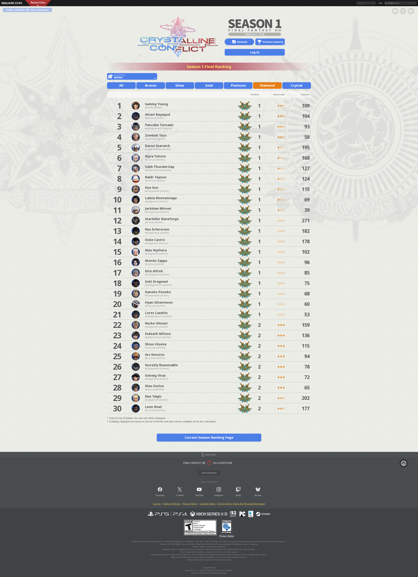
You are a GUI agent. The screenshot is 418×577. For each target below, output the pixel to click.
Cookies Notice (207, 503)
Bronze (150, 85)
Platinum (238, 85)
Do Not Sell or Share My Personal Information (241, 503)
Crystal (296, 85)
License (157, 503)
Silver (179, 85)
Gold (209, 85)
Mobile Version (210, 455)
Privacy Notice (190, 503)
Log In (254, 52)
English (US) (393, 3)
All (121, 85)
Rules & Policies (171, 503)
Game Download (209, 473)
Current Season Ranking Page (209, 437)
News (181, 495)
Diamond (267, 85)
